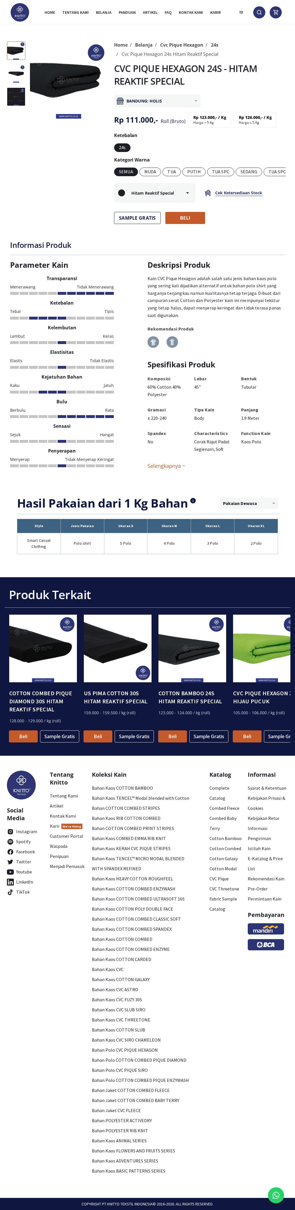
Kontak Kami (63, 816)
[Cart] (276, 12)
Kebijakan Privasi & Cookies (266, 803)
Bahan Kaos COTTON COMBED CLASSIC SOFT (136, 919)
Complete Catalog (219, 793)
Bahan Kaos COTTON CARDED (121, 959)
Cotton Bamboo (225, 838)
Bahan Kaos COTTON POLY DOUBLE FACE (132, 909)
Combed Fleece (224, 808)
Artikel (150, 12)
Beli (23, 736)
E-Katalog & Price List (265, 863)
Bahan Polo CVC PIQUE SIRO (120, 1070)
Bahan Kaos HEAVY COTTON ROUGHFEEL (132, 879)
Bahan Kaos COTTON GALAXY (121, 979)
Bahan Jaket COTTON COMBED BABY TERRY (135, 1100)
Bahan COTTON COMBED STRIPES (126, 808)
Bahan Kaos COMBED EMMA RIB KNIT (129, 838)
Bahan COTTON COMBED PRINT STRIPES (133, 828)
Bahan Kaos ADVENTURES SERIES (125, 1161)
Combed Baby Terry (223, 823)
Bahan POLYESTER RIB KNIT (120, 1130)
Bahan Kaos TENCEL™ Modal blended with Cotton (140, 798)
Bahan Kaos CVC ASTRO (115, 989)
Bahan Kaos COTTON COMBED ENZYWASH (133, 889)
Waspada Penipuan (59, 851)
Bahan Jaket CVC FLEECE (116, 1110)
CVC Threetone (224, 889)
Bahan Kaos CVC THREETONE (121, 1020)
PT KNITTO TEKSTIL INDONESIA (127, 1204)
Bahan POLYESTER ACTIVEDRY (122, 1120)
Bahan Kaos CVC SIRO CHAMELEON (126, 1040)
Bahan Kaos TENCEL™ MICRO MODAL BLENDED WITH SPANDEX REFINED (138, 863)
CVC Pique (219, 879)
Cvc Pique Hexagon (181, 45)
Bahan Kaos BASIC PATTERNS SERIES (128, 1171)
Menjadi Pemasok (67, 866)
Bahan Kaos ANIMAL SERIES (119, 1140)
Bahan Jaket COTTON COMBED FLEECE (131, 1090)
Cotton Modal (223, 868)
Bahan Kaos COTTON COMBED (122, 939)
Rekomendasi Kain (266, 879)
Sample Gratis (59, 736)
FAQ (168, 12)
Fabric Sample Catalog (223, 904)
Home (50, 12)
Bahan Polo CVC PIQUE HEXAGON (125, 1050)
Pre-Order (258, 889)
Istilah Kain (259, 848)
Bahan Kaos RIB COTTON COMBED (126, 818)
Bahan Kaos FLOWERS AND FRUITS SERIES (133, 1151)
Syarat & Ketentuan (267, 788)
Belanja (103, 12)
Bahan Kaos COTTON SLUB (118, 1030)
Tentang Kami (75, 12)
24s (214, 45)
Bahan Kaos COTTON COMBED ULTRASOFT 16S (138, 899)
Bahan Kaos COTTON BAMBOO (122, 788)
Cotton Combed (225, 848)
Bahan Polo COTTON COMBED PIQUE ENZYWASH (140, 1080)
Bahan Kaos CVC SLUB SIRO (118, 1010)
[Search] (259, 12)
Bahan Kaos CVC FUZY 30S (117, 999)
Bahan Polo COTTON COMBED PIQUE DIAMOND (139, 1060)
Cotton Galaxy (223, 858)
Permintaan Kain (264, 899)
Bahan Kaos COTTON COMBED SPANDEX (132, 929)
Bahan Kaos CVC (108, 969)
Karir (215, 12)
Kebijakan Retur (263, 818)
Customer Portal (66, 836)
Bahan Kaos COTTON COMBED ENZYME (131, 949)
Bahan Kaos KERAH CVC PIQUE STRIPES (131, 848)
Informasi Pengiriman (259, 833)
